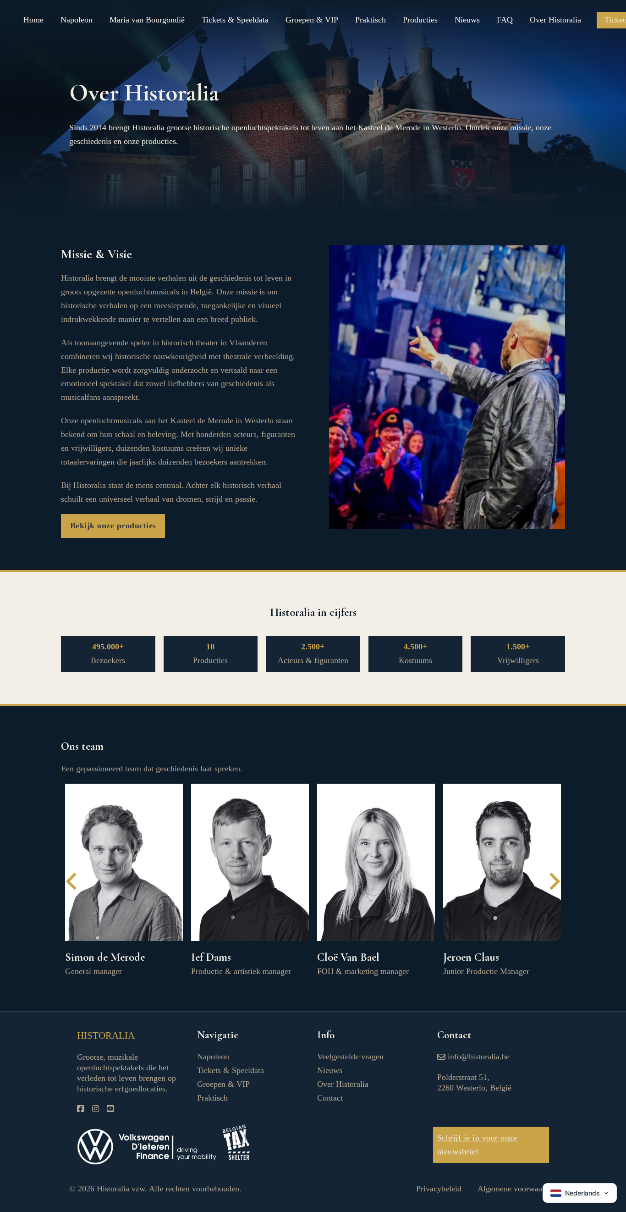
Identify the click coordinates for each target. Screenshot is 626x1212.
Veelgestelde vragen (350, 1056)
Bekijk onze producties (113, 525)
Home (33, 19)
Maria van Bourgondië (147, 19)
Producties (420, 19)
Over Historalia (555, 19)
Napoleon (76, 19)
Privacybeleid (438, 1188)
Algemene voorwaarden (517, 1188)
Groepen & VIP (312, 19)
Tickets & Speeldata (235, 19)
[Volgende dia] (553, 881)
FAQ (505, 19)
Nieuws (467, 19)
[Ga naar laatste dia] (72, 881)
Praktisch (370, 19)
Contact (330, 1097)
